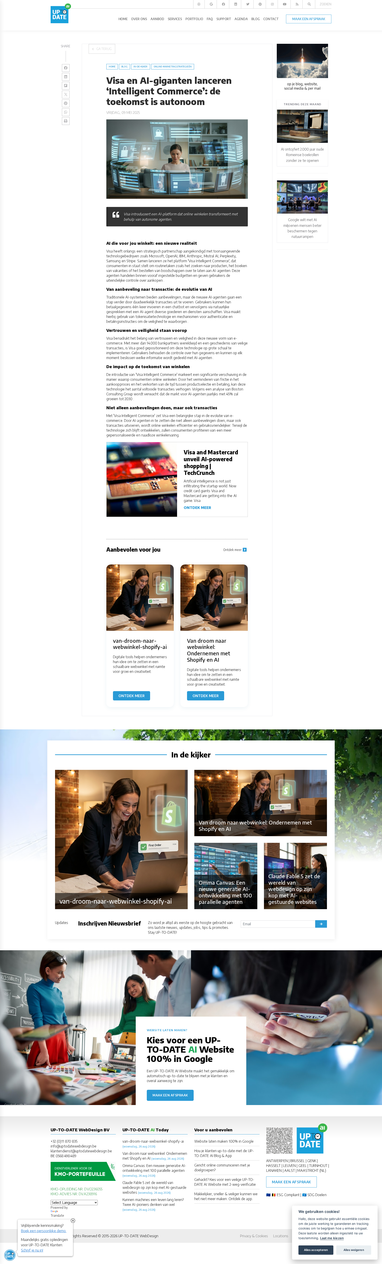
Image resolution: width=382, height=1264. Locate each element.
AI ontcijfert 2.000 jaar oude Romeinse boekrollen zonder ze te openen (302, 155)
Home (112, 66)
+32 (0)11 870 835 (64, 1141)
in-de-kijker (141, 66)
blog (124, 66)
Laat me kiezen (332, 1238)
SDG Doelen (317, 1195)
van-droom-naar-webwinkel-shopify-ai (153, 1141)
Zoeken (325, 4)
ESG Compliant (288, 1195)
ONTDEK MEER (197, 507)
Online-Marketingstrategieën (173, 66)
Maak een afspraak (170, 1095)
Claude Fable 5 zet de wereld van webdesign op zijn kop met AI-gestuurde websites (154, 1187)
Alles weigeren (354, 1250)
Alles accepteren (316, 1250)
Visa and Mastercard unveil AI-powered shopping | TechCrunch (211, 462)
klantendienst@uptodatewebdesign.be (81, 1151)
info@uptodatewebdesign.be (73, 1146)
